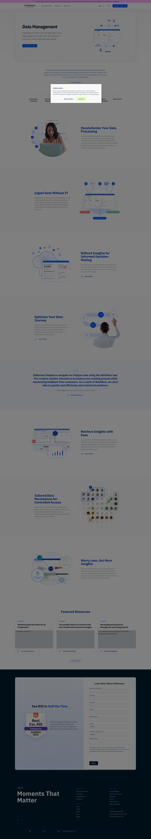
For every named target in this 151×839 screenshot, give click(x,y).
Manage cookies (68, 99)
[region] (76, 93)
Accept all (81, 99)
